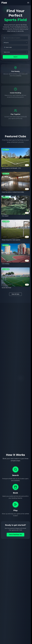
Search (15, 57)
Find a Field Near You (15, 534)
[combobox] (15, 42)
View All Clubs (15, 294)
